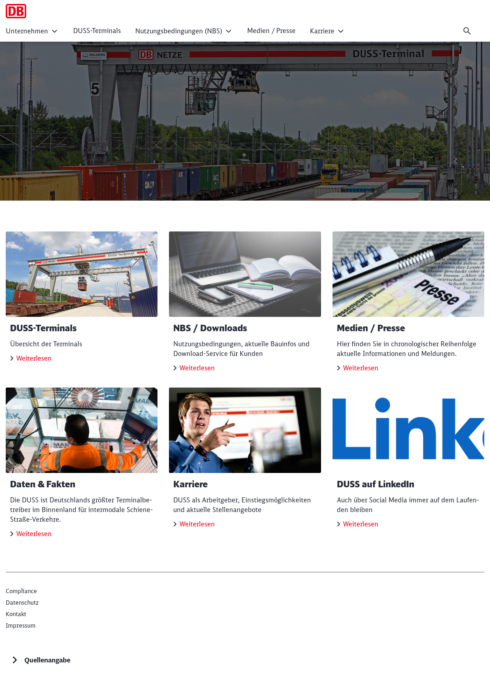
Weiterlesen (34, 358)
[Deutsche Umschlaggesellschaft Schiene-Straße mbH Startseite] (16, 11)
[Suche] (467, 30)
